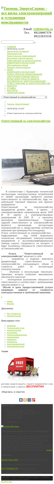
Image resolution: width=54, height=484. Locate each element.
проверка (11, 325)
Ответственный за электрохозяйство (26, 121)
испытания (12, 332)
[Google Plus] (33, 400)
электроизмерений (16, 344)
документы (12, 342)
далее (49, 450)
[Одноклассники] (25, 400)
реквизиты (12, 339)
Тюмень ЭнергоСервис (18, 104)
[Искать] (35, 42)
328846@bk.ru (43, 29)
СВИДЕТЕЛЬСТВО (9, 460)
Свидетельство (14, 316)
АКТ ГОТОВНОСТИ (9, 468)
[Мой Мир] (29, 400)
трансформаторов (15, 346)
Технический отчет (15, 328)
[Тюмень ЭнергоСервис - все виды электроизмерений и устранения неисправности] (27, 22)
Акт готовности (14, 313)
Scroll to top (6, 482)
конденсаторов (14, 330)
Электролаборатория (17, 335)
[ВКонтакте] (21, 400)
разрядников (13, 337)
